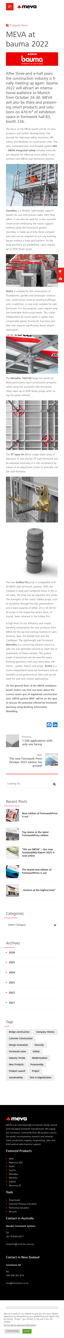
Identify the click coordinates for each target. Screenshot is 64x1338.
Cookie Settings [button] (12, 1331)
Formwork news (17, 1051)
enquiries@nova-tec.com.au (20, 1244)
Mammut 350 (16, 1163)
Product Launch (17, 1071)
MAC (11, 1159)
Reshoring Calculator (19, 1208)
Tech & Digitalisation (40, 1078)
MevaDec (13, 1174)
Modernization (39, 1058)
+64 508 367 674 (15, 1275)
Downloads (14, 1200)
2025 (12, 962)
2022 (12, 993)
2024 (12, 972)
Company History (45, 1032)
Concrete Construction (21, 1038)
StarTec (12, 1170)
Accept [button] (27, 1331)
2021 (12, 1003)
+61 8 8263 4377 (15, 1236)
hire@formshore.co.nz (17, 1283)
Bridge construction (19, 1032)
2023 (12, 982)
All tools (13, 1212)
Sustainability (16, 1078)
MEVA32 (13, 1178)
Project (35, 1071)
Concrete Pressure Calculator (23, 1204)
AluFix (12, 1166)
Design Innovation (18, 1045)
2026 (12, 952)
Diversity (39, 1045)
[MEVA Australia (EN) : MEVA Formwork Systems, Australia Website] (26, 6)
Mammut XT (15, 1186)
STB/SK (12, 1182)
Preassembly (36, 1065)
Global (36, 1051)
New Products (16, 1065)
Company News (19, 25)
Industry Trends (17, 1058)
